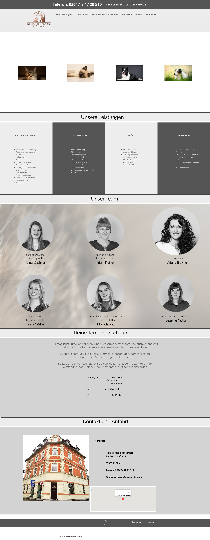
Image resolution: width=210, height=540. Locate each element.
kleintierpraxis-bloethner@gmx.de (124, 477)
